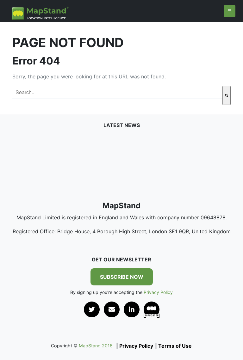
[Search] (226, 95)
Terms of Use (175, 346)
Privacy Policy (158, 292)
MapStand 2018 (95, 345)
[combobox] (117, 92)
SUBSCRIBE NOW (121, 277)
